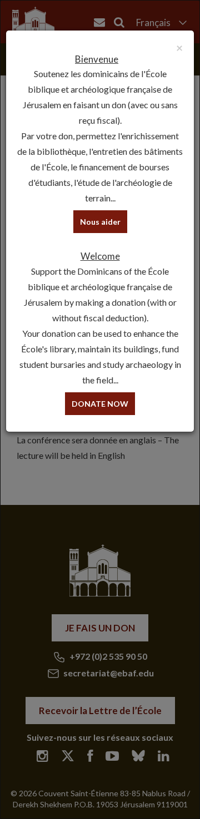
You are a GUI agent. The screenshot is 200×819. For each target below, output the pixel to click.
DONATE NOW (100, 403)
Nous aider (100, 221)
